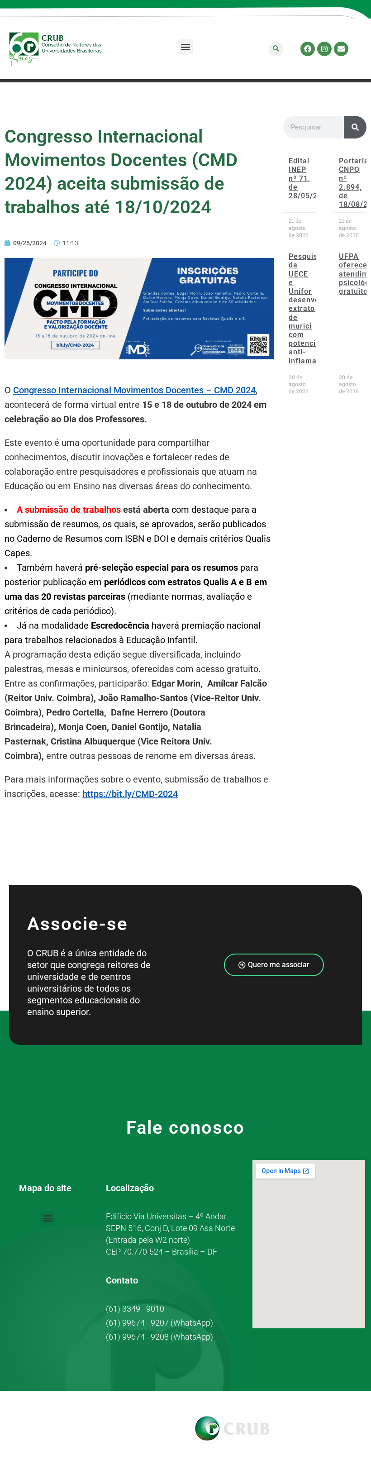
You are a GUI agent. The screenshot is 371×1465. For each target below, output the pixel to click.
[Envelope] (341, 49)
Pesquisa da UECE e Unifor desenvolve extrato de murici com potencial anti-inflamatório (311, 308)
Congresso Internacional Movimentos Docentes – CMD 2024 (134, 390)
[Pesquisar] (355, 127)
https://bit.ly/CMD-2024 (130, 793)
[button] (185, 46)
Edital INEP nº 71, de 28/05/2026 (310, 178)
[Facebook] (307, 49)
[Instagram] (324, 49)
